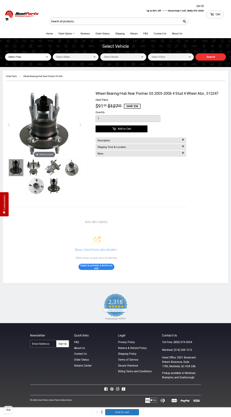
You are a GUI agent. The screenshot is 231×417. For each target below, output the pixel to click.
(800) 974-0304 (183, 342)
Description (141, 139)
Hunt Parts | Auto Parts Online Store (55, 400)
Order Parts (11, 76)
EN (199, 6)
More (141, 153)
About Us (177, 33)
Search (210, 56)
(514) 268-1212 (183, 349)
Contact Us (160, 33)
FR (202, 6)
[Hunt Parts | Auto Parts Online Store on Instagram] (117, 390)
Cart (217, 14)
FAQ (145, 33)
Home (49, 33)
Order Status (103, 33)
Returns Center (83, 365)
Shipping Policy (127, 353)
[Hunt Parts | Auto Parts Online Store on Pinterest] (112, 390)
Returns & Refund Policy (132, 348)
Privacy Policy (126, 342)
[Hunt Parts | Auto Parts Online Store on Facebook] (106, 390)
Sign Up (63, 343)
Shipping (120, 33)
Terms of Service (128, 359)
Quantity (100, 112)
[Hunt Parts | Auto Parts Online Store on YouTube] (123, 390)
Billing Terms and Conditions (135, 371)
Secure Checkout (128, 365)
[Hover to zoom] (44, 124)
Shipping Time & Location (141, 146)
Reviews (85, 33)
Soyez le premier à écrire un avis (96, 267)
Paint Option (66, 33)
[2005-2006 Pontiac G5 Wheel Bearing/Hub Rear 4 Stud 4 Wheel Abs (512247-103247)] (16, 167)
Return (134, 33)
